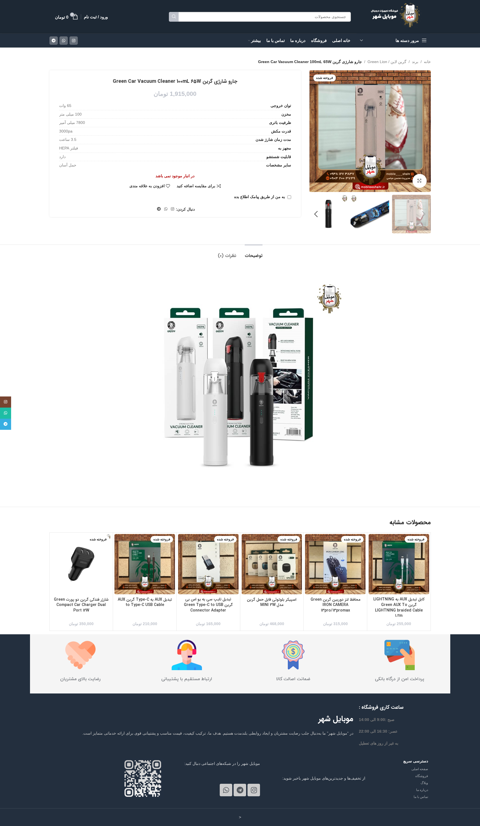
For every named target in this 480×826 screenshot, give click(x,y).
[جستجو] (174, 17)
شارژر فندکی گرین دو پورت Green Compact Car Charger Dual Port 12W (81, 605)
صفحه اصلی (419, 769)
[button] (424, 214)
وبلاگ (424, 783)
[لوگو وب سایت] (397, 16)
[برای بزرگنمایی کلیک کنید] (419, 181)
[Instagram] (254, 790)
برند (415, 61)
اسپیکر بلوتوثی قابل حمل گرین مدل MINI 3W (271, 602)
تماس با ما (421, 797)
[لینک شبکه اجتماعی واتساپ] (63, 40)
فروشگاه (421, 776)
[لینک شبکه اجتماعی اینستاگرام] (73, 40)
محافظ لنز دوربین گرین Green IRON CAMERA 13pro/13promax (335, 605)
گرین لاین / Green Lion (387, 61)
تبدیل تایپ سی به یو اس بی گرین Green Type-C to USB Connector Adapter (208, 604)
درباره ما (422, 790)
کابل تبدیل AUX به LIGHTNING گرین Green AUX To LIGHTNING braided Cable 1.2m (398, 607)
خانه (427, 61)
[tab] (253, 252)
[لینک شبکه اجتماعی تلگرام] (53, 40)
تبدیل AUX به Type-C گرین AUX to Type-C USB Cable (145, 602)
